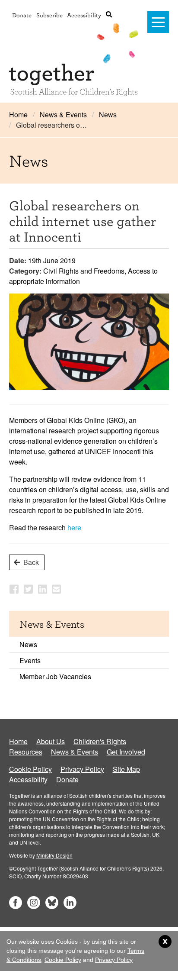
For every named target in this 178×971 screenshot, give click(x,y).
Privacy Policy (82, 769)
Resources (25, 752)
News (108, 114)
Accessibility (84, 15)
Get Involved (126, 752)
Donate (22, 15)
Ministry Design (54, 855)
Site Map (126, 769)
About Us (50, 741)
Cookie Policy (30, 769)
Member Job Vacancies (55, 676)
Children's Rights (99, 741)
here (74, 527)
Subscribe (49, 15)
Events (30, 660)
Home (18, 114)
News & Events (63, 114)
